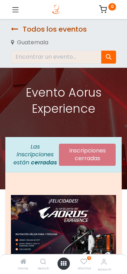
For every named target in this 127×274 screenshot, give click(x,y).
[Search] (43, 262)
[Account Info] (104, 262)
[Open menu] (63, 263)
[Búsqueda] (108, 57)
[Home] (23, 262)
